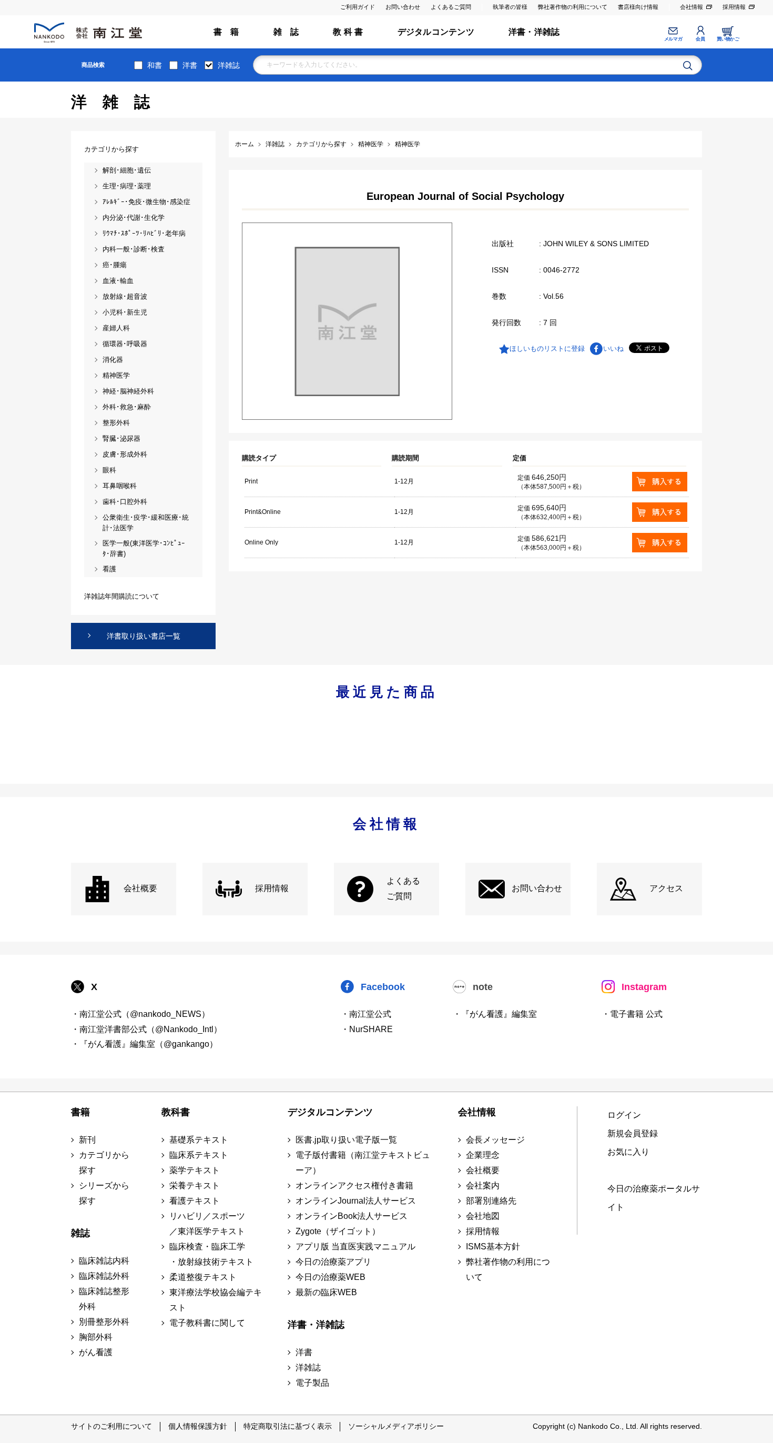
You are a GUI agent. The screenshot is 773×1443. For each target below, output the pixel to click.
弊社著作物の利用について (572, 7)
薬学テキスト (194, 1170)
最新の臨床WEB (326, 1292)
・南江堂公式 (366, 1014)
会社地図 (483, 1216)
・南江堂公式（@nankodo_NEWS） (140, 1014)
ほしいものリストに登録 (547, 348)
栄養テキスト (194, 1185)
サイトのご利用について (111, 1426)
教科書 (175, 1112)
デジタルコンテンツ (436, 31)
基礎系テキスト (198, 1139)
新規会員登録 (632, 1133)
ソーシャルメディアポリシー (396, 1426)
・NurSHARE (367, 1029)
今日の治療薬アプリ (333, 1261)
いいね (613, 348)
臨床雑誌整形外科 (104, 1299)
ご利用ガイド (357, 7)
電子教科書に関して (207, 1322)
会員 (700, 39)
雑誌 (80, 1233)
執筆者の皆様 (510, 7)
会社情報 (691, 7)
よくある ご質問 (403, 888)
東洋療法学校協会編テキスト (215, 1300)
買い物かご (728, 39)
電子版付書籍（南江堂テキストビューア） (363, 1163)
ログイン (624, 1115)
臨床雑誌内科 (104, 1260)
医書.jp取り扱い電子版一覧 (346, 1139)
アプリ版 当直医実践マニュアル (355, 1246)
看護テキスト (194, 1200)
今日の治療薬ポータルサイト (653, 1198)
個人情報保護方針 (197, 1426)
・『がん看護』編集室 (495, 1014)
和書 (154, 65)
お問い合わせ (402, 7)
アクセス (666, 888)
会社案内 (483, 1185)
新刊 (87, 1139)
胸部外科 (96, 1337)
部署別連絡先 (491, 1200)
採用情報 (734, 7)
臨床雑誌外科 (104, 1276)
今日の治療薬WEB (330, 1277)
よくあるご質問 (451, 7)
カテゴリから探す (104, 1163)
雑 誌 (286, 31)
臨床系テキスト (198, 1155)
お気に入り (628, 1151)
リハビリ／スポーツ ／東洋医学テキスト (207, 1224)
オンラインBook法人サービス (352, 1216)
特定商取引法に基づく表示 (287, 1426)
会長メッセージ (495, 1139)
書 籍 (226, 31)
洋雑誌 (229, 65)
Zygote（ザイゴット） (338, 1231)
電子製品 (312, 1382)
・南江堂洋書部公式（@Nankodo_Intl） (146, 1029)
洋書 (189, 65)
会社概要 (140, 888)
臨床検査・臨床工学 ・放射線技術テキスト (211, 1254)
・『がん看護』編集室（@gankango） (144, 1044)
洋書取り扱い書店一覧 (143, 636)
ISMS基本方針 (493, 1246)
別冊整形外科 (104, 1321)
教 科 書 (348, 31)
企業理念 (483, 1155)
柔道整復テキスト (203, 1277)
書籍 (80, 1112)
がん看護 (96, 1352)
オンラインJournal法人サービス (356, 1200)
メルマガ (673, 39)
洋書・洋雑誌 (534, 31)
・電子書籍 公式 (632, 1014)
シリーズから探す (104, 1193)
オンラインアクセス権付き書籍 (354, 1185)
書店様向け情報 (638, 7)
